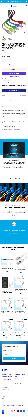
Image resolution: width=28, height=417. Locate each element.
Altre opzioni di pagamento (14, 76)
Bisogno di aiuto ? (23, 95)
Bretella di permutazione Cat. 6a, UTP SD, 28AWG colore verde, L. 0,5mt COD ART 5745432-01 (21, 291)
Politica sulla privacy (5, 391)
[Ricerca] (4, 5)
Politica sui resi (4, 394)
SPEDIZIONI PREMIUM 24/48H (9, 126)
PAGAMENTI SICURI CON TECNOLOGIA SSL (12, 129)
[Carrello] (25, 5)
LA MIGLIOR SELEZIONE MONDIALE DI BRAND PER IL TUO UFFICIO (15, 122)
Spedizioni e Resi (5, 396)
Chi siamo (17, 378)
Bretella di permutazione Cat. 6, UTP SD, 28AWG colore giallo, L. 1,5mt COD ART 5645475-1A (21, 334)
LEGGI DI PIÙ (19, 1)
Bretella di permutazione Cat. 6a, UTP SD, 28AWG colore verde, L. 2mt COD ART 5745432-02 (7, 313)
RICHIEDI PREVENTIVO (14, 90)
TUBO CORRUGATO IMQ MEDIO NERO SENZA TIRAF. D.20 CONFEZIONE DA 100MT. (7, 291)
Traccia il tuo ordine (18, 383)
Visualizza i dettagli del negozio (8, 82)
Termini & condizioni (5, 389)
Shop (16, 376)
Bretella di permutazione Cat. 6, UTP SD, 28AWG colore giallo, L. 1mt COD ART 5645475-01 (7, 334)
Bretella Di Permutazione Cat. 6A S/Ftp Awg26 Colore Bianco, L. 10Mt (21, 269)
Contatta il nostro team (19, 381)
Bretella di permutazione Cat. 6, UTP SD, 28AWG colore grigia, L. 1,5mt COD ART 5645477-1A (21, 313)
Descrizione (4, 106)
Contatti (3, 398)
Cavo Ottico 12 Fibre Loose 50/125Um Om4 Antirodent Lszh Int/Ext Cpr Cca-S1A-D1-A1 (7, 269)
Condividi (3, 95)
